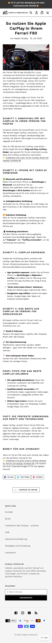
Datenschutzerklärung (16, 539)
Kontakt (9, 512)
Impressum (10, 552)
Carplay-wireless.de (29, 635)
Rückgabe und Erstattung (17, 546)
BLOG (8, 519)
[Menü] (47, 12)
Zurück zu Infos (27, 490)
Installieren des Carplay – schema (21, 525)
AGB (7, 532)
